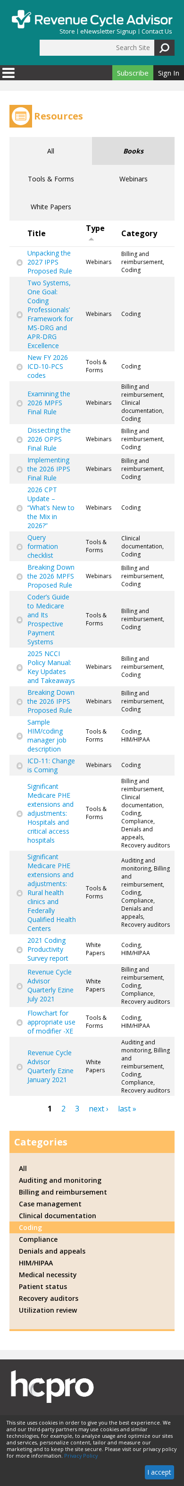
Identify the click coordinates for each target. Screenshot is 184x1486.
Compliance (38, 1239)
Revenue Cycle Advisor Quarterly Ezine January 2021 (50, 1066)
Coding (30, 1227)
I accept (159, 1472)
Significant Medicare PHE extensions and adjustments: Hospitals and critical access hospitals (50, 813)
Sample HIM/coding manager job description (47, 735)
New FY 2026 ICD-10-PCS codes (47, 366)
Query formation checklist (42, 546)
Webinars (133, 178)
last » (127, 1108)
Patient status (43, 1286)
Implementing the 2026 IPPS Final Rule (48, 468)
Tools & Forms (51, 178)
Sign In (168, 72)
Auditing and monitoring (60, 1180)
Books (133, 150)
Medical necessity (48, 1274)
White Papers (51, 206)
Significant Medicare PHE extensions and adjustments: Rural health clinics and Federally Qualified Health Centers (51, 892)
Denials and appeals (52, 1251)
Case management (50, 1203)
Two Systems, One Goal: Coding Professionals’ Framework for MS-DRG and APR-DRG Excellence (50, 314)
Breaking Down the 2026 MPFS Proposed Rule (51, 576)
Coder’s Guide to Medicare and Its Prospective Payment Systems (48, 619)
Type (95, 228)
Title (36, 233)
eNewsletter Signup (108, 31)
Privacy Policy (81, 1455)
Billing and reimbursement (63, 1191)
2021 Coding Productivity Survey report (47, 949)
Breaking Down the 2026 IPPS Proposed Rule (51, 701)
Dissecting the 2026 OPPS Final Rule (49, 439)
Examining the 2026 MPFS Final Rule (48, 402)
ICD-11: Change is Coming (51, 765)
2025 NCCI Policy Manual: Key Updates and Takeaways (51, 667)
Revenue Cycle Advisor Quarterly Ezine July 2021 (50, 985)
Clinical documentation (57, 1215)
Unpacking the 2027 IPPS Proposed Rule (49, 261)
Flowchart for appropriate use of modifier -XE (51, 1021)
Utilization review (48, 1310)
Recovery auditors (48, 1298)
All (50, 150)
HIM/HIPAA (36, 1262)
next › (99, 1108)
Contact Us (157, 31)
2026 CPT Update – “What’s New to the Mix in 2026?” (51, 507)
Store (67, 31)
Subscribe (133, 72)
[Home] (92, 19)
